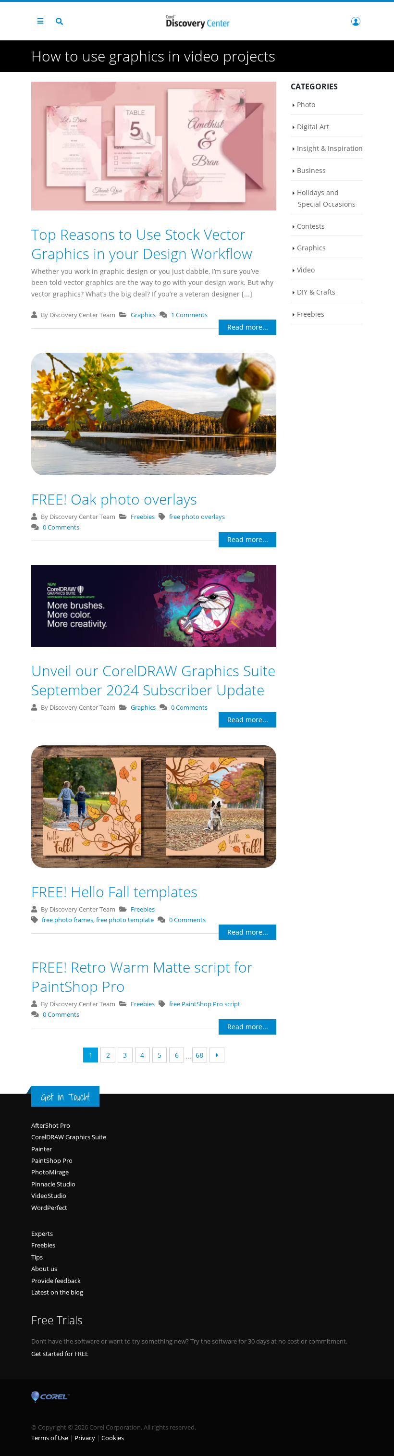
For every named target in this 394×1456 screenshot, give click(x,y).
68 (199, 1055)
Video (306, 269)
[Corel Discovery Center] (197, 21)
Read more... (247, 327)
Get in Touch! (65, 1097)
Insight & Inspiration (330, 148)
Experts (42, 1233)
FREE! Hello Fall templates (114, 891)
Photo (306, 104)
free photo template (125, 919)
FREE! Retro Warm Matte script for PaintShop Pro (142, 976)
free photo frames (67, 919)
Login (355, 21)
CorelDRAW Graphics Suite (68, 1137)
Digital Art (313, 126)
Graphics (143, 314)
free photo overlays (197, 516)
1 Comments (189, 314)
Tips (37, 1257)
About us (44, 1268)
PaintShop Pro (52, 1160)
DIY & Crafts (316, 291)
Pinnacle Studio (53, 1184)
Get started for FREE (59, 1353)
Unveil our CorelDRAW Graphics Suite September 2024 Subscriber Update (153, 680)
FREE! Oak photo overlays (114, 499)
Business (311, 170)
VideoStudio (48, 1195)
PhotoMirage (50, 1172)
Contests (311, 226)
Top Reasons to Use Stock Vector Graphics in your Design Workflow (141, 243)
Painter (41, 1149)
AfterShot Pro (50, 1125)
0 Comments (61, 527)
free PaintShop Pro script (204, 1003)
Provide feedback (56, 1280)
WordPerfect (49, 1207)
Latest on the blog (57, 1292)
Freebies (143, 516)
